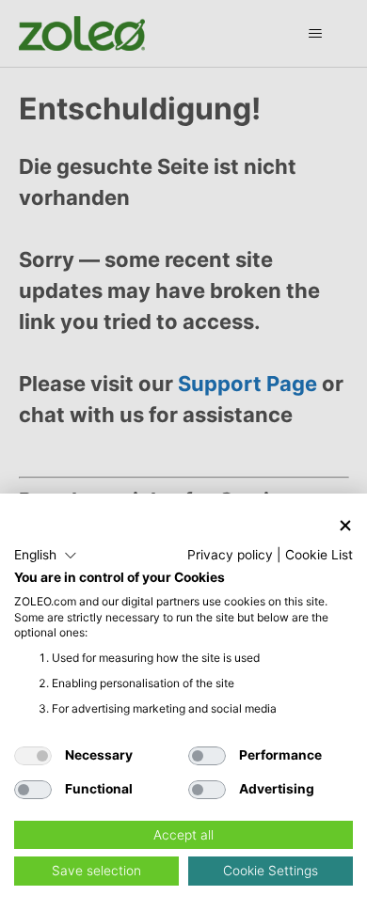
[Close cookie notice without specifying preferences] (345, 526)
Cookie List (319, 554)
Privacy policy (230, 554)
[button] (45, 555)
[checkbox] (33, 755)
